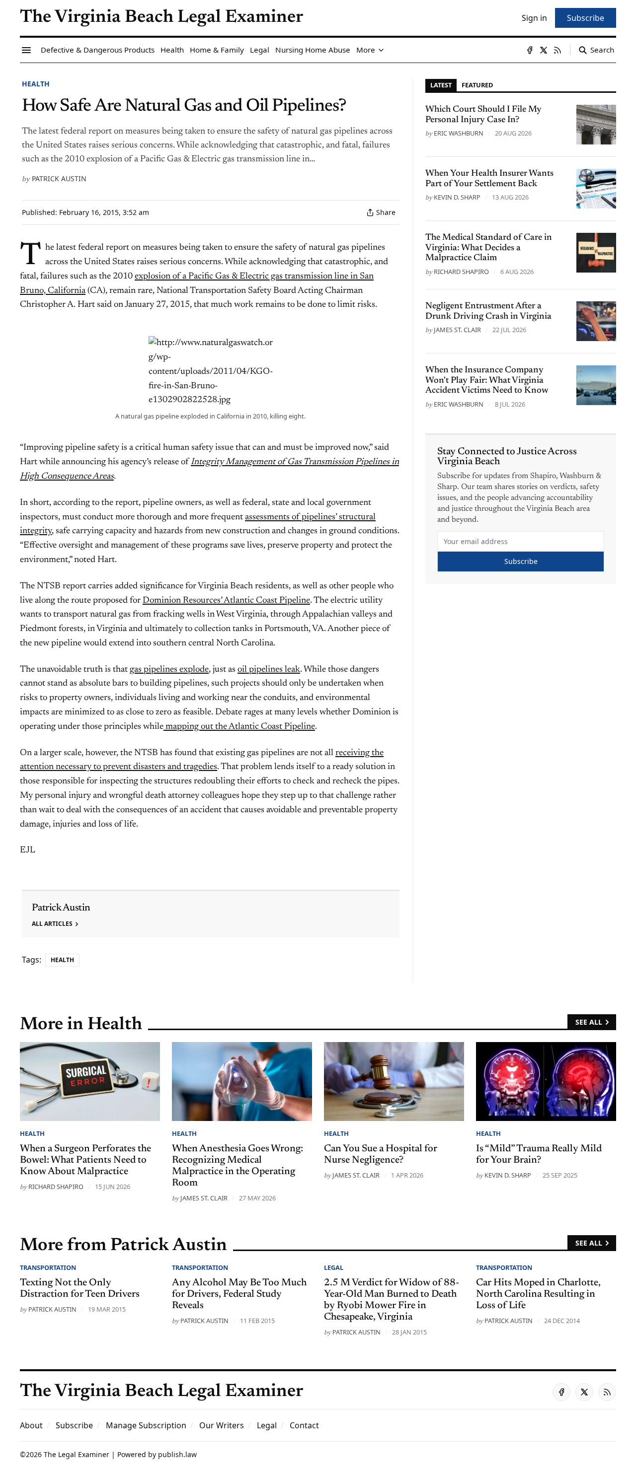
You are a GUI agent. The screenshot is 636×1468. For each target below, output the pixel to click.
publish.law (177, 1454)
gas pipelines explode (169, 669)
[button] (74, 1425)
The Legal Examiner (76, 1454)
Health (36, 83)
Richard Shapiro (461, 271)
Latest (441, 84)
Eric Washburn (458, 133)
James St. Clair (457, 329)
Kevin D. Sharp (457, 197)
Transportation (48, 1267)
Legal (333, 1267)
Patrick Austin (59, 178)
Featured (477, 84)
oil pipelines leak (269, 669)
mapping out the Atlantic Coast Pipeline (239, 726)
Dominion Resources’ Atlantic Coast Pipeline (226, 600)
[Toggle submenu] (381, 50)
